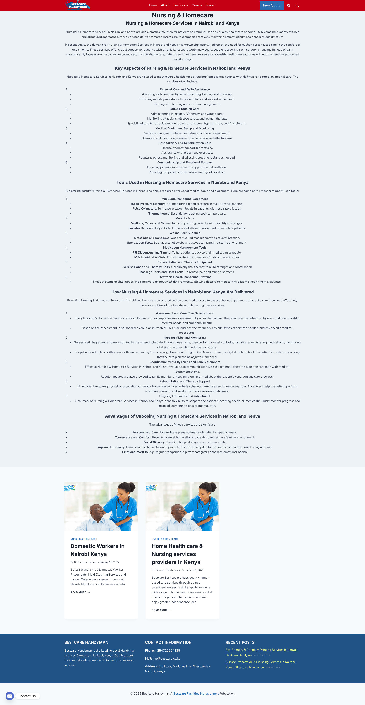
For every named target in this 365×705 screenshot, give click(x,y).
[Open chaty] (10, 696)
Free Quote (271, 5)
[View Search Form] (297, 5)
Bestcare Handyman (85, 562)
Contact (211, 5)
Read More (80, 592)
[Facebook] (289, 5)
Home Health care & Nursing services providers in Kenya (177, 554)
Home (153, 5)
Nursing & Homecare (84, 539)
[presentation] (101, 506)
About (165, 5)
